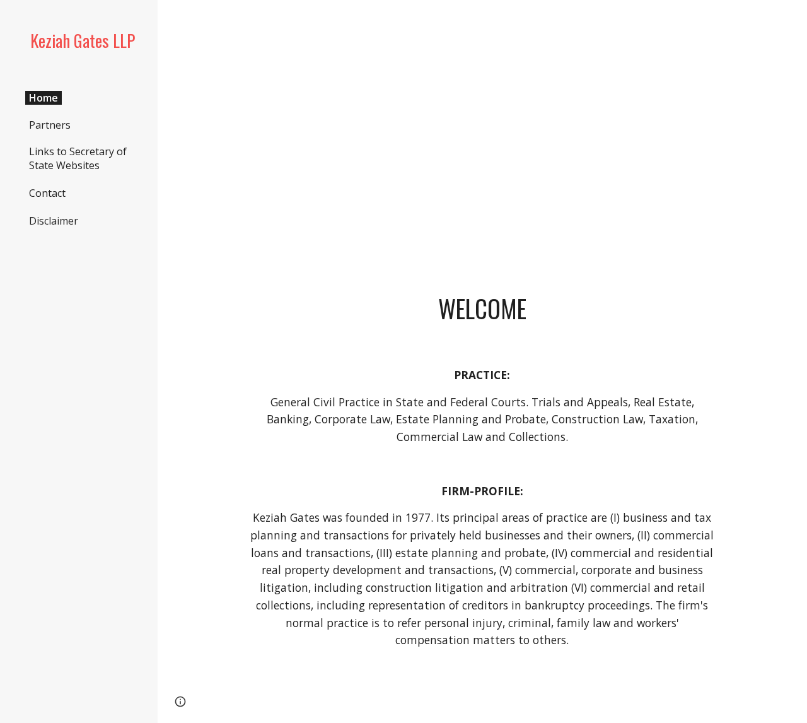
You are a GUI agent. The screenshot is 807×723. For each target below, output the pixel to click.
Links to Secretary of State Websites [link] (78, 158)
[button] (180, 701)
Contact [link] (47, 193)
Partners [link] (50, 125)
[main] (482, 135)
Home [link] (43, 98)
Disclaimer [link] (53, 221)
